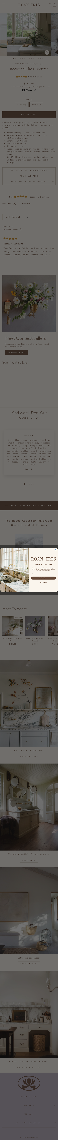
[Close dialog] (56, 550)
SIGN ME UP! (43, 578)
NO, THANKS (43, 582)
